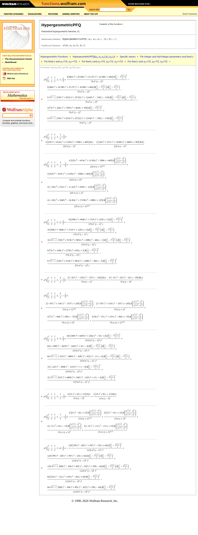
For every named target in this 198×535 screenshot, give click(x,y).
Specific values (128, 56)
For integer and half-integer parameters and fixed (166, 56)
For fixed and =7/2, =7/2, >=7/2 (102, 61)
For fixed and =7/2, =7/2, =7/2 (147, 61)
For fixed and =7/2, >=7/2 (60, 61)
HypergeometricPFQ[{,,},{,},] (94, 56)
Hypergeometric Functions (54, 56)
